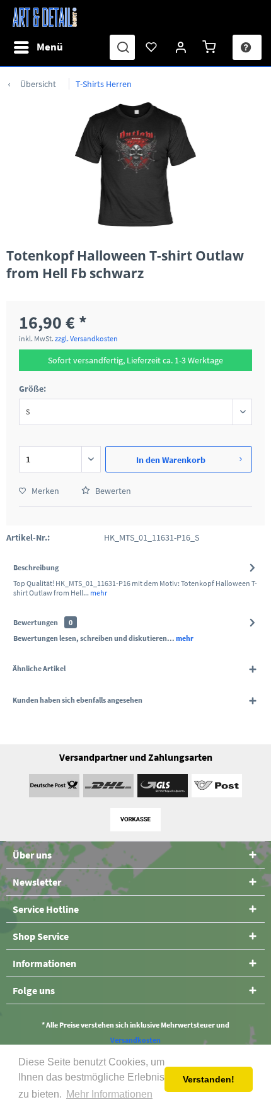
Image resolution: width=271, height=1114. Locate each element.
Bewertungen (35, 622)
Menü (50, 47)
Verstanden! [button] (208, 1079)
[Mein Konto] (181, 47)
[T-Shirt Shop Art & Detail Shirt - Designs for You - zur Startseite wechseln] (45, 17)
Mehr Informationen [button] (109, 1094)
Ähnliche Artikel (39, 668)
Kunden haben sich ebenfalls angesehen (77, 700)
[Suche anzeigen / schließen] (122, 47)
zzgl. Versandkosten (86, 338)
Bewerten (112, 490)
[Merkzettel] (151, 47)
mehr (98, 592)
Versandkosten (135, 1040)
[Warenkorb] (211, 47)
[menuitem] (37, 47)
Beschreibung (36, 567)
